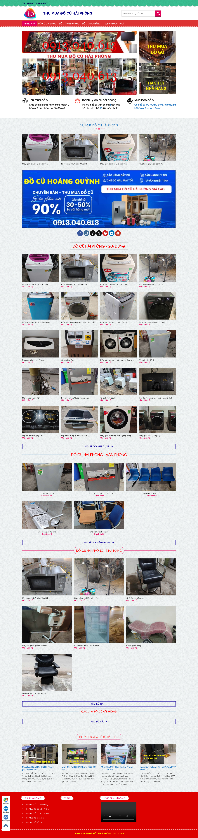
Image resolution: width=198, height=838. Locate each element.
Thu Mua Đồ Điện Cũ (35, 817)
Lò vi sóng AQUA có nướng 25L (74, 164)
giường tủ (48, 107)
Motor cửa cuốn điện (31, 398)
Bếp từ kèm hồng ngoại (32, 435)
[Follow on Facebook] (80, 233)
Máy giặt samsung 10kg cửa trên (114, 322)
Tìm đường (6, 803)
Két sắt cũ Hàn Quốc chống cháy (75, 398)
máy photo (112, 107)
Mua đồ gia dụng (38, 104)
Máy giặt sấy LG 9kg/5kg (150, 435)
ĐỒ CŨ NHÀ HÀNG (91, 23)
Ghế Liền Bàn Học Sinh (99, 532)
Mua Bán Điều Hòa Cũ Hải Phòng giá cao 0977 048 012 (38, 768)
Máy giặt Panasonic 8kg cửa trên (36, 322)
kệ (104, 107)
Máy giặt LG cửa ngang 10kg (152, 322)
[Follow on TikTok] (93, 233)
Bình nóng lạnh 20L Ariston (33, 360)
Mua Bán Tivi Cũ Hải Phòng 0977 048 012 (79, 768)
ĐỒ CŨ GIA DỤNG (47, 23)
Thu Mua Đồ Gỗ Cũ (34, 822)
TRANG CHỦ (30, 23)
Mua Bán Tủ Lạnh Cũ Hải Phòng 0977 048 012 (158, 768)
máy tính (115, 104)
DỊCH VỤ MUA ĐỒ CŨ (114, 23)
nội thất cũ (54, 104)
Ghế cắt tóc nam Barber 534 (34, 693)
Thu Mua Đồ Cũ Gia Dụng (37, 804)
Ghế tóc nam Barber (135, 598)
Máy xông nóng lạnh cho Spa (35, 645)
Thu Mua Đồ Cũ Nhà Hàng (37, 813)
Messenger (6, 820)
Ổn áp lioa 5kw (67, 360)
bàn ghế (94, 107)
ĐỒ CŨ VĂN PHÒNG (69, 23)
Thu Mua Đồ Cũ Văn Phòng (37, 809)
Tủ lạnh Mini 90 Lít (146, 360)
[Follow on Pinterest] (105, 233)
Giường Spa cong (133, 645)
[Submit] (158, 13)
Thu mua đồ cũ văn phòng (96, 104)
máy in (85, 107)
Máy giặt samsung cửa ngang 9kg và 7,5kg (116, 360)
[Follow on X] (99, 233)
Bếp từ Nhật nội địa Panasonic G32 (76, 435)
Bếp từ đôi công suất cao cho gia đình (155, 398)
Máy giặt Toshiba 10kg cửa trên (113, 164)
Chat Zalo (6, 812)
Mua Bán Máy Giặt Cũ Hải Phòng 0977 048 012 (117, 768)
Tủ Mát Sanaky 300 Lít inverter (86, 645)
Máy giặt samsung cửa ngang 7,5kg (115, 435)
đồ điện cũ (59, 107)
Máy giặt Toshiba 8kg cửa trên (35, 164)
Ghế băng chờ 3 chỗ (47, 532)
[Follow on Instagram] (86, 233)
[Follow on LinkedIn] (111, 233)
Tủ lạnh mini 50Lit (107, 398)
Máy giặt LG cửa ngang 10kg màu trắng (78, 322)
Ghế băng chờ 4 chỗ (151, 493)
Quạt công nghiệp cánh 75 (151, 164)
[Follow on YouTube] (118, 233)
